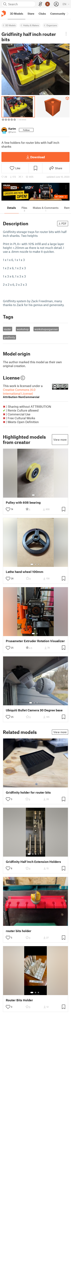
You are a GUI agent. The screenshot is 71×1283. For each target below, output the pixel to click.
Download (37, 157)
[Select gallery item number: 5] (41, 854)
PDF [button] (64, 223)
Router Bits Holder (19, 1000)
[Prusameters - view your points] (47, 4)
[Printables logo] (3, 13)
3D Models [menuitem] (16, 13)
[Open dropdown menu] (66, 34)
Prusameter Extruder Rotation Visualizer (35, 641)
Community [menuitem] (57, 13)
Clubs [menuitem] (42, 13)
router (7, 329)
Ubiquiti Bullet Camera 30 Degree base (34, 710)
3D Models (10, 25)
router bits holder (18, 931)
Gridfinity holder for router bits (28, 792)
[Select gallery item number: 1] (33, 495)
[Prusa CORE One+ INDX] (35, 192)
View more (60, 439)
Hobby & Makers (31, 25)
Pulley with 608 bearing (23, 502)
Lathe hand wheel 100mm (24, 571)
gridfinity (9, 337)
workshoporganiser (46, 329)
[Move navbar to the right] (67, 13)
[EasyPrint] (40, 4)
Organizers (51, 25)
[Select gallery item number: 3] (38, 564)
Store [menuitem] (30, 13)
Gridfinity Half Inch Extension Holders (33, 861)
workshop (23, 329)
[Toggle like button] (8, 509)
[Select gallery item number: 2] (37, 495)
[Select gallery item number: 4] (40, 702)
